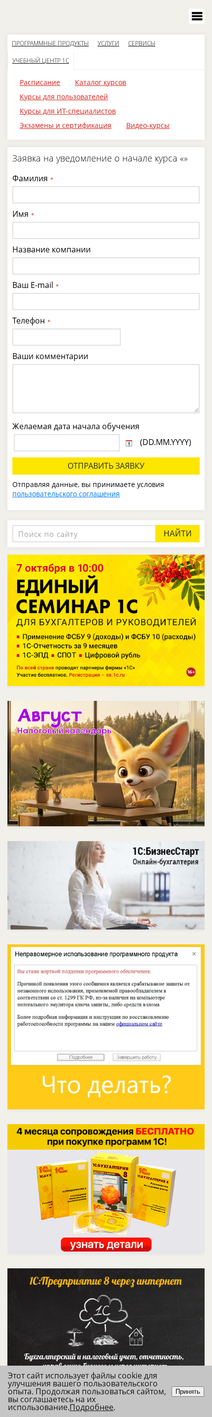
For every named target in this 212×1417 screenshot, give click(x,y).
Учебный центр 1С (40, 60)
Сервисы (141, 43)
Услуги (108, 43)
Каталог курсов (100, 82)
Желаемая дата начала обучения (76, 426)
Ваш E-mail (35, 285)
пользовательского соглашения (66, 493)
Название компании (51, 249)
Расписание (40, 82)
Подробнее (91, 1407)
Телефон (31, 320)
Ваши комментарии (50, 356)
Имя (23, 213)
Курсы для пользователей (64, 96)
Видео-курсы (148, 125)
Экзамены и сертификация (65, 125)
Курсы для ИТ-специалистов (68, 111)
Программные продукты (50, 43)
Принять (188, 1391)
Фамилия (32, 178)
